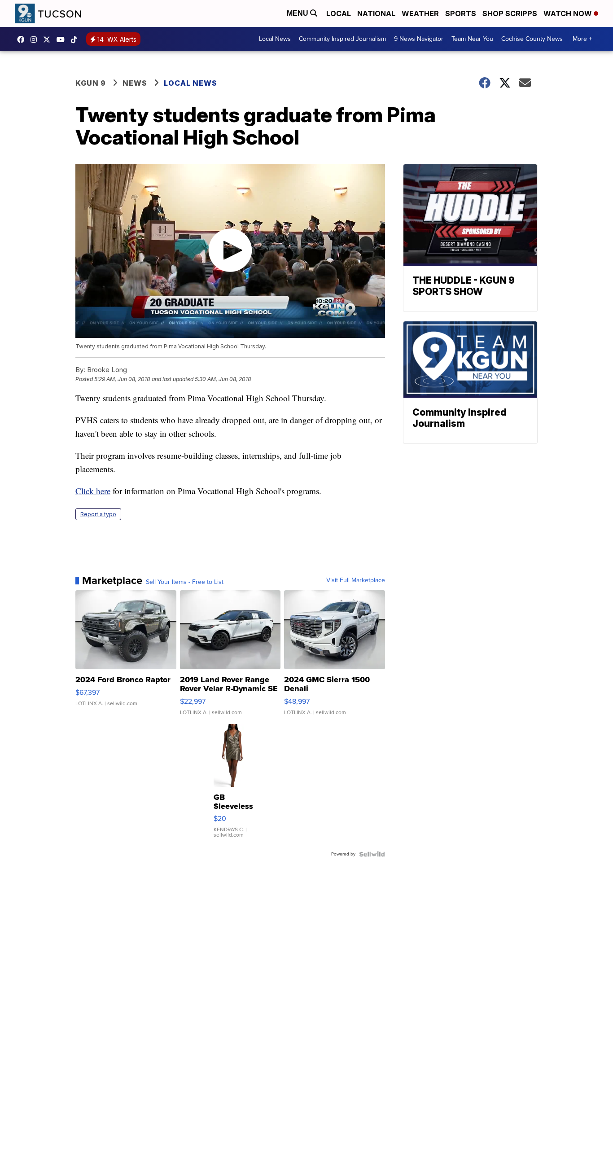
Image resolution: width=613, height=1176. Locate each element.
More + (582, 39)
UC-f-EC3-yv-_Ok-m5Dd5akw (63, 39)
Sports (460, 13)
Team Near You (472, 39)
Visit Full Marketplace (355, 580)
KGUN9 (49, 39)
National (376, 13)
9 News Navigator (418, 39)
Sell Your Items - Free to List (184, 582)
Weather (420, 13)
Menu (298, 13)
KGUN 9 (90, 83)
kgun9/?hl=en (36, 39)
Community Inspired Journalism (342, 39)
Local (338, 13)
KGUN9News (23, 39)
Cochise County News (532, 39)
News (135, 83)
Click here (92, 490)
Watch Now (568, 13)
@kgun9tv (76, 39)
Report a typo (98, 514)
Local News (275, 39)
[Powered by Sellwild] (372, 854)
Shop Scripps (509, 13)
